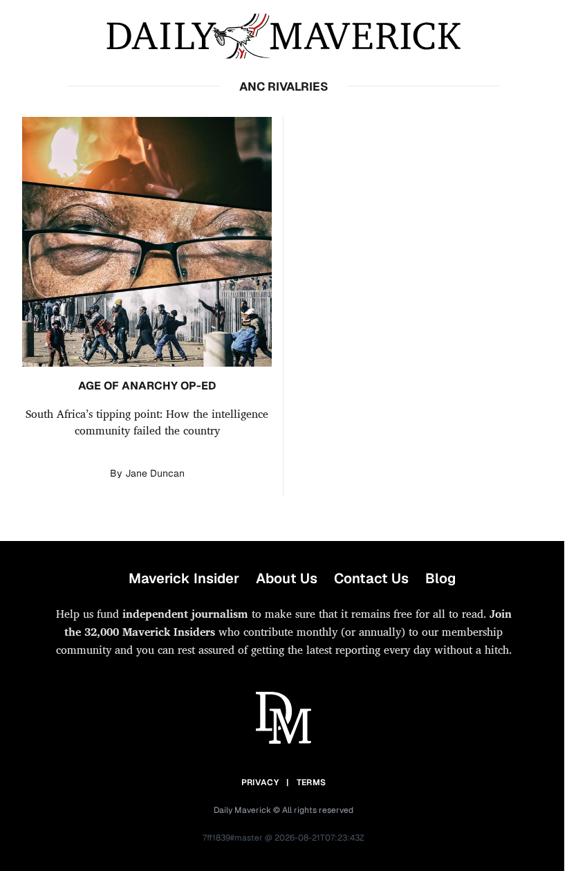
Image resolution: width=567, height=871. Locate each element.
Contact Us (371, 578)
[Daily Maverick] (283, 36)
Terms (311, 782)
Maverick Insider (184, 578)
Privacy (260, 782)
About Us (286, 578)
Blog (440, 578)
